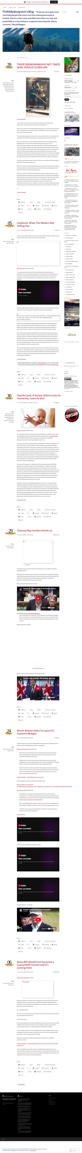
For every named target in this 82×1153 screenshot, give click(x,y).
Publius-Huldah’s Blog (70, 277)
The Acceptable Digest (70, 282)
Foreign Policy (35, 71)
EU (8, 86)
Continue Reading (21, 192)
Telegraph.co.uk (21, 790)
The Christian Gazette (70, 284)
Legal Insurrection (69, 258)
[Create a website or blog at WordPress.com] (3, 1139)
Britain (9, 415)
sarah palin (11, 420)
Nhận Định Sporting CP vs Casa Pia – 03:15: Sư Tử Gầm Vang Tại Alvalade (71, 181)
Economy (29, 71)
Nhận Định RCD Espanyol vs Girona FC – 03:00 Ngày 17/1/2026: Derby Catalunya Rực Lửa (71, 190)
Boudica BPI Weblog (70, 244)
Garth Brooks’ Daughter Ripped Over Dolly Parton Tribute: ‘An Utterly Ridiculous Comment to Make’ (24, 1128)
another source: (54, 436)
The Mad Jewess (69, 292)
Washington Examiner (22, 749)
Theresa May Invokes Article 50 (34, 530)
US (13, 983)
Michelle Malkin (69, 263)
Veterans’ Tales (70, 159)
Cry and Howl (68, 246)
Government (30, 402)
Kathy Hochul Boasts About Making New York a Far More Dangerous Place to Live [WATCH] (24, 1100)
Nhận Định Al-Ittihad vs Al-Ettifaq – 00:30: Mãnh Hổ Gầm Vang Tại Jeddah (70, 222)
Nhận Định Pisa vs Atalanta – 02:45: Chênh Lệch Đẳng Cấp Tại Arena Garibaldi (71, 201)
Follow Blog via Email (70, 90)
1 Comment (57, 71)
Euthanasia (9, 418)
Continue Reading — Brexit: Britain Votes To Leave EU (30, 777)
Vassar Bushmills (21, 119)
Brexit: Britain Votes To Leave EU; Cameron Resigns (35, 732)
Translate (75, 82)
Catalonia (5, 241)
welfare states (11, 985)
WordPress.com (52, 1104)
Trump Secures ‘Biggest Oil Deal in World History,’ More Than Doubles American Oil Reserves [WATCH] (24, 1110)
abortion (7, 413)
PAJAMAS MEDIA (69, 272)
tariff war (8, 91)
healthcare (35, 402)
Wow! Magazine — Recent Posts (71, 177)
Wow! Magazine (30, 230)
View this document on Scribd (38, 668)
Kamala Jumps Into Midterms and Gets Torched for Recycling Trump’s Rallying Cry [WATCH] (24, 1116)
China (4, 84)
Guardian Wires (36, 613)
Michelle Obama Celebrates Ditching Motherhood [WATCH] (24, 1107)
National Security (42, 71)
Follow (67, 99)
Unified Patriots (21, 430)
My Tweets (66, 373)
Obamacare (6, 420)
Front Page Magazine (8, 1096)
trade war (12, 91)
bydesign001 (23, 71)
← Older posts (21, 1084)
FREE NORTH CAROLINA (71, 251)
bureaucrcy (11, 82)
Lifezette (21, 1096)
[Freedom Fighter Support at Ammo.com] (65, 140)
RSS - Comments (69, 108)
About (4, 7)
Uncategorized (30, 534)
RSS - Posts (68, 105)
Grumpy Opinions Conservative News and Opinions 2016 (71, 366)
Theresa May (9, 547)
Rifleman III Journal (70, 279)
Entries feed (51, 1101)
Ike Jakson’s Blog (69, 256)
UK (13, 547)
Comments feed (52, 1102)
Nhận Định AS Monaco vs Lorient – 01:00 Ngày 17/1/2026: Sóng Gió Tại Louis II (71, 212)
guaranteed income (8, 983)
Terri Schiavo (11, 422)
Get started (53, 2)
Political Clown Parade (70, 274)
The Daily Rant (69, 287)
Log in (50, 1099)
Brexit (11, 546)
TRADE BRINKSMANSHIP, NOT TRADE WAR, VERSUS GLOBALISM (38, 66)
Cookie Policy (33, 1150)
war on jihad (11, 243)
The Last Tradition (69, 289)
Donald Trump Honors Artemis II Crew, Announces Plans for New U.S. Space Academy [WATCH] (24, 1131)
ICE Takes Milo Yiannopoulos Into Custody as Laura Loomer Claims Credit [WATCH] (25, 1124)
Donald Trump (8, 84)
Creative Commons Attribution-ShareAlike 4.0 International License (71, 383)
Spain (7, 243)
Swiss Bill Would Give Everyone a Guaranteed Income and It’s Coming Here (35, 964)
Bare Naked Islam (69, 238)
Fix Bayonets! (68, 249)
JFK (9, 86)
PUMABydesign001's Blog (18, 11)
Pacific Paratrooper (70, 270)
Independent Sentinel (22, 977)
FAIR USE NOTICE (21, 7)
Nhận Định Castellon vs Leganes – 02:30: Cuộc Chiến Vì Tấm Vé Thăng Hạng (71, 206)
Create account (52, 1098)
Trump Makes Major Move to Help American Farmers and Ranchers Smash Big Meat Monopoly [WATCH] (24, 1120)
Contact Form (12, 7)
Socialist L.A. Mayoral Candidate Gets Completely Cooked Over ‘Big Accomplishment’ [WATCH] (25, 1113)
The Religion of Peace (70, 294)
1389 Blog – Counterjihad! (71, 235)
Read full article (21, 814)
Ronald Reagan (11, 89)
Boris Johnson (5, 749)
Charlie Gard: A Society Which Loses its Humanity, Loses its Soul (39, 397)
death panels (9, 417)
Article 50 (7, 546)
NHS (13, 418)
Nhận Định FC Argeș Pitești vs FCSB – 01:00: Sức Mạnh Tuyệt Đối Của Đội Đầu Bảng (71, 217)
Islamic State (11, 241)
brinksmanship (6, 82)
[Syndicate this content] (66, 159)
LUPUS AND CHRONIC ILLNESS (72, 261)
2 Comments (56, 402)
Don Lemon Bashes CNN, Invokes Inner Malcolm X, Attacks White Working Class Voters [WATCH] (25, 1103)
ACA (10, 413)
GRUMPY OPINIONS (70, 254)
